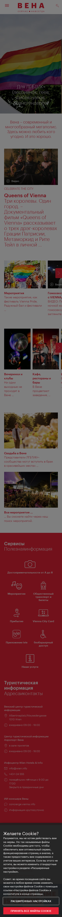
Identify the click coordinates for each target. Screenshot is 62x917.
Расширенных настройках (31, 901)
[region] (31, 870)
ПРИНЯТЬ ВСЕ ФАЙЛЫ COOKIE (31, 910)
